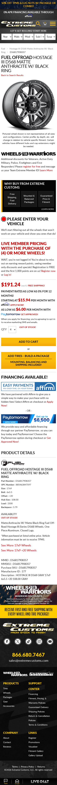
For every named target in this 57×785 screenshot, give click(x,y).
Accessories (8, 706)
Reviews (7, 747)
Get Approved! (29, 314)
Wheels (6, 693)
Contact (7, 742)
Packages (7, 697)
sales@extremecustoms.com (28, 660)
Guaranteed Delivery (38, 707)
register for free (31, 166)
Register (32, 738)
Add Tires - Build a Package (28, 360)
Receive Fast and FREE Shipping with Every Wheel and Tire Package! (28, 612)
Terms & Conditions (38, 725)
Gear (5, 702)
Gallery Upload (35, 755)
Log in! (7, 275)
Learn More (46, 170)
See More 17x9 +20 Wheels (19, 550)
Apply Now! (17, 305)
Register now (48, 271)
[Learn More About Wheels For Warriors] (28, 595)
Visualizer (33, 747)
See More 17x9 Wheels (16, 545)
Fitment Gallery (35, 751)
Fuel (3, 49)
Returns (41, 767)
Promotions (34, 742)
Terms (15, 767)
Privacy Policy (27, 767)
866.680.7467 (28, 655)
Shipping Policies (36, 712)
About (6, 738)
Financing (33, 694)
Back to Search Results (12, 75)
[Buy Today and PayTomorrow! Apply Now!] (28, 419)
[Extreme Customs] (28, 628)
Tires (5, 689)
